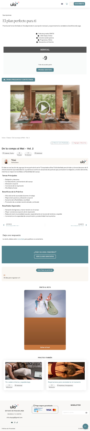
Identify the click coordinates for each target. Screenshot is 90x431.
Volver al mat (45, 347)
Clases (9, 138)
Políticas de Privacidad (8, 428)
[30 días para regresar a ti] (4, 275)
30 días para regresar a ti (12, 278)
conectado (20, 239)
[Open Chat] (85, 426)
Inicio (3, 138)
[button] (62, 3)
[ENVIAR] (86, 413)
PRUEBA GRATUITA (45, 70)
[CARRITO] (67, 4)
